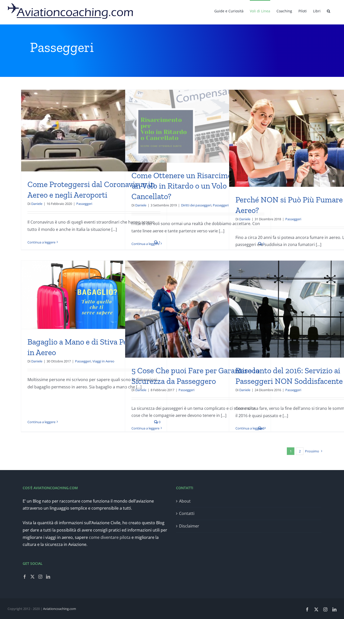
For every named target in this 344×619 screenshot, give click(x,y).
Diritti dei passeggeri (196, 205)
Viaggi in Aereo (103, 361)
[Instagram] (40, 577)
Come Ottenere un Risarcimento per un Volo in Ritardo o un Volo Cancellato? (193, 186)
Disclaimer (189, 526)
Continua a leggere (41, 242)
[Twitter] (32, 577)
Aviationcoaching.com (59, 608)
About (185, 501)
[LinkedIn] (48, 577)
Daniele (36, 203)
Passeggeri (84, 203)
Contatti (186, 513)
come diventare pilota (109, 537)
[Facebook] (25, 577)
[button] (328, 10)
